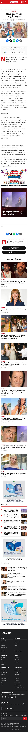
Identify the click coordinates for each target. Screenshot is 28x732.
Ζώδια (16, 655)
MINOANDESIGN (16, 729)
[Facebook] (7, 40)
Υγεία (2, 659)
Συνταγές (3, 662)
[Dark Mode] (22, 2)
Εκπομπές (17, 670)
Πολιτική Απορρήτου (16, 726)
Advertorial (3, 680)
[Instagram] (6, 697)
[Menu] (2, 2)
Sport (3, 651)
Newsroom (17, 19)
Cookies (24, 726)
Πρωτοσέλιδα (5, 667)
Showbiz (17, 638)
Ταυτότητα (17, 680)
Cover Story (4, 647)
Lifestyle (4, 655)
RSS (2, 685)
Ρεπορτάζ (3, 640)
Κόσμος (3, 645)
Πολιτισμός (18, 651)
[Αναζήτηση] (26, 2)
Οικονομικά (4, 672)
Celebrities (17, 640)
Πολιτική (3, 643)
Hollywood (17, 643)
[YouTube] (12, 697)
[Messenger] (17, 40)
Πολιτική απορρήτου (19, 687)
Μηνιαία (17, 662)
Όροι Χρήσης (18, 685)
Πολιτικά (3, 674)
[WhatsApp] (14, 40)
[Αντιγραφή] (20, 40)
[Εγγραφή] (24, 718)
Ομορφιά (3, 657)
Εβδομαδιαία (18, 659)
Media (16, 645)
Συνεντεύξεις (17, 672)
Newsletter (3, 682)
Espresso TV (18, 667)
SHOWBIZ (14, 11)
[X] (9, 697)
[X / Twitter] (10, 40)
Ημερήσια (17, 657)
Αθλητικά (3, 670)
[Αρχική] (6, 633)
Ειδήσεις (3, 638)
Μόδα (2, 664)
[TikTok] (15, 697)
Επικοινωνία (17, 682)
